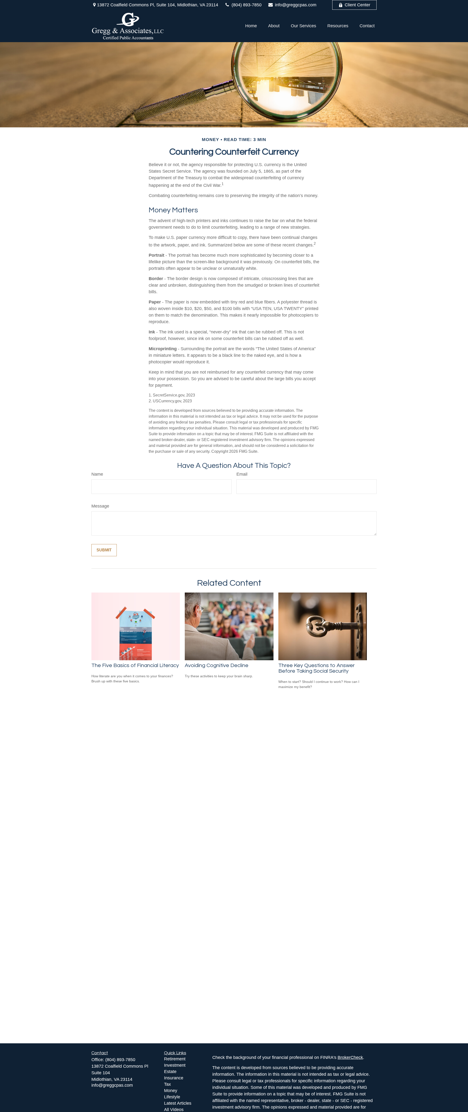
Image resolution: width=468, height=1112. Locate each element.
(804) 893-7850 (247, 4)
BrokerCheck (350, 1057)
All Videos (174, 1109)
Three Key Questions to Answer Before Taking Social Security (316, 668)
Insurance (173, 1077)
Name (97, 474)
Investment (174, 1065)
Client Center (357, 4)
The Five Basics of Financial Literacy (135, 665)
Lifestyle (172, 1096)
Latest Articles (177, 1103)
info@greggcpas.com (295, 4)
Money (170, 1090)
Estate (170, 1071)
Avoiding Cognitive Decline (216, 665)
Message (100, 506)
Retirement (174, 1058)
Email (241, 474)
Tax (167, 1084)
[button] (251, 25)
